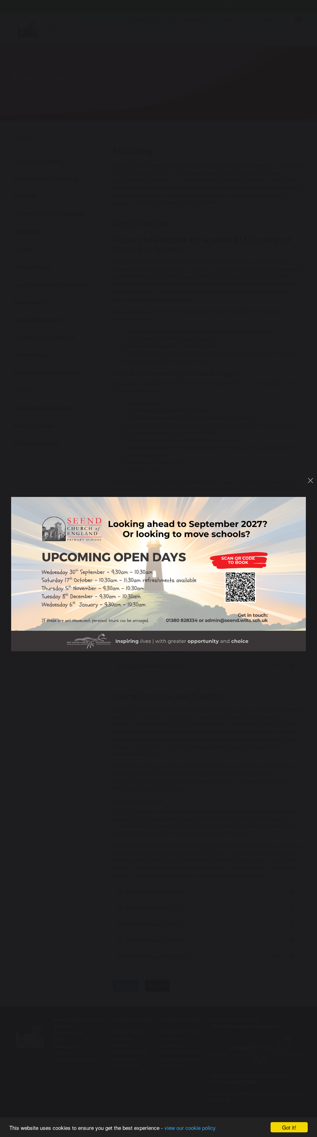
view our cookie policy (190, 1127)
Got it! (289, 1127)
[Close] (310, 480)
